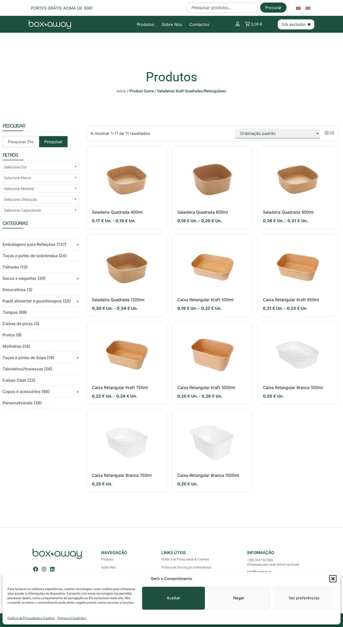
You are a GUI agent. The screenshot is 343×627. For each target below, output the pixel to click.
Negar (238, 598)
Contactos (199, 24)
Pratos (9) (12, 334)
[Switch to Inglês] (308, 8)
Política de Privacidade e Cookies (31, 618)
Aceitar (173, 598)
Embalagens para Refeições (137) (34, 244)
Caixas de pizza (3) (21, 323)
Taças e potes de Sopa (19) (28, 357)
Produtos (145, 24)
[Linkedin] (52, 569)
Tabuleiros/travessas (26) (27, 368)
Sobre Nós (172, 24)
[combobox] (222, 8)
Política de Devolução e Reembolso (186, 567)
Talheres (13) (15, 266)
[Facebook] (35, 569)
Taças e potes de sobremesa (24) (35, 255)
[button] (332, 578)
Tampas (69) (15, 312)
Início (121, 91)
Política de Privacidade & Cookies (185, 559)
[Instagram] (43, 569)
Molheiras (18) (16, 346)
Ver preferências (304, 598)
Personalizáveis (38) (22, 402)
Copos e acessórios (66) (26, 391)
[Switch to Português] (298, 8)
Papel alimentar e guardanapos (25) (37, 300)
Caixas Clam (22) (19, 380)
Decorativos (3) (17, 289)
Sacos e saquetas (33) (24, 278)
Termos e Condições (71, 618)
